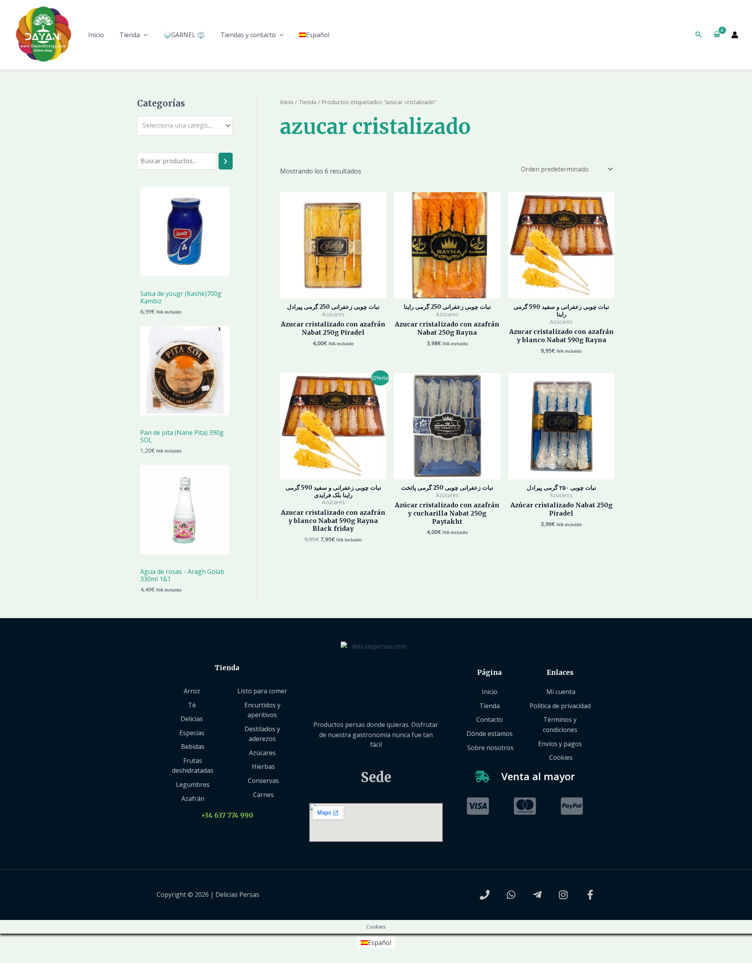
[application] (144, 35)
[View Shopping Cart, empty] (716, 35)
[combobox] (185, 125)
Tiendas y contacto (248, 35)
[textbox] (181, 125)
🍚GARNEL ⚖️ (184, 35)
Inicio (96, 35)
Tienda (129, 35)
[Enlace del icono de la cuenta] (734, 34)
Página (489, 672)
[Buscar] (226, 161)
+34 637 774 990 (227, 815)
